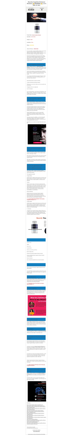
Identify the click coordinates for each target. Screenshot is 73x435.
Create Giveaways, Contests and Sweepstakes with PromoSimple (36, 434)
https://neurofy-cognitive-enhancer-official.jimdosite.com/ (35, 405)
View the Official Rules (36, 431)
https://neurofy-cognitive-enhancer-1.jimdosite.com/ (35, 404)
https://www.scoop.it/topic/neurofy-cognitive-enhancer (35, 410)
